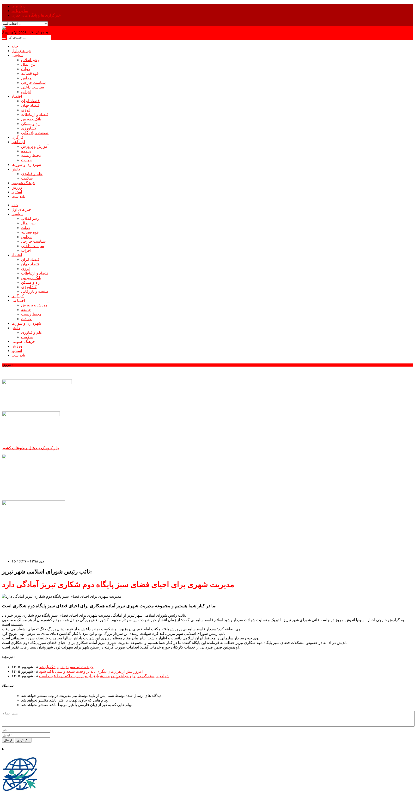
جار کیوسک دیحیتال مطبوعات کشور (30, 448)
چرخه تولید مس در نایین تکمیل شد (66, 667)
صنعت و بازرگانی (35, 133)
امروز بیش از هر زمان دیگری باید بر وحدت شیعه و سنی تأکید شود (91, 671)
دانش (16, 169)
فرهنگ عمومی (23, 183)
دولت (25, 69)
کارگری (18, 137)
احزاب (26, 92)
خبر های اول (21, 51)
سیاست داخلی (32, 87)
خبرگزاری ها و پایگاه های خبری (36, 15)
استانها (17, 192)
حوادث (26, 160)
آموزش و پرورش (35, 146)
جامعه (26, 151)
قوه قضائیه (30, 73)
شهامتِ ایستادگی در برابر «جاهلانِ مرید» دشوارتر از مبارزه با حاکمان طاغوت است (104, 676)
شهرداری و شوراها (26, 165)
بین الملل (28, 64)
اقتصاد (17, 96)
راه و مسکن (30, 124)
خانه (15, 46)
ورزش (17, 187)
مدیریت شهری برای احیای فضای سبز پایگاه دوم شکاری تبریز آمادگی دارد (118, 584)
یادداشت (18, 196)
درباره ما (18, 6)
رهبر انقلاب (30, 60)
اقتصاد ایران (30, 101)
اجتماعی (18, 142)
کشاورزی (29, 128)
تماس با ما (20, 11)
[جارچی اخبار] (13, 28)
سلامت (27, 178)
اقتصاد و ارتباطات (35, 114)
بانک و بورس (31, 119)
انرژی (25, 110)
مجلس (26, 78)
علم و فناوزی (32, 174)
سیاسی (17, 55)
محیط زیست (31, 155)
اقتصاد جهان (31, 105)
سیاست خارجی (33, 83)
